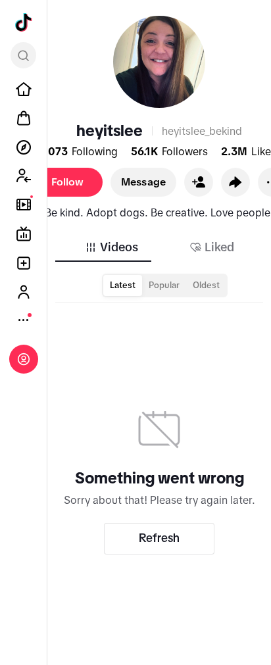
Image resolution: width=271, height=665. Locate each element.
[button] (198, 182)
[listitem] (24, 89)
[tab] (111, 247)
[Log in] (24, 359)
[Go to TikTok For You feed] (23, 22)
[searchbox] (23, 55)
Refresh (159, 538)
